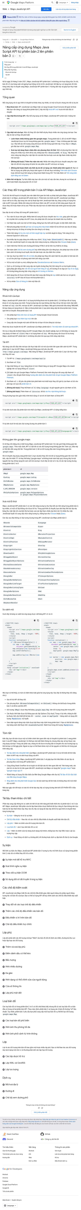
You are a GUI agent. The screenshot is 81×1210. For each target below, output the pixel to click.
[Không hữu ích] (76, 39)
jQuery (73, 242)
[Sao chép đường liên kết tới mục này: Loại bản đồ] (18, 1001)
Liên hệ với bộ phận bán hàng (66, 9)
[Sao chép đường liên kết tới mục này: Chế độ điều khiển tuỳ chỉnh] (34, 924)
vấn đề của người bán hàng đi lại (37, 269)
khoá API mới (54, 110)
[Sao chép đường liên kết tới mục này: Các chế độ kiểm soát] (29, 888)
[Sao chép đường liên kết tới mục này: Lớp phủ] (14, 932)
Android (31, 1151)
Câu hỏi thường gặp (9, 1151)
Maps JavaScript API (20, 9)
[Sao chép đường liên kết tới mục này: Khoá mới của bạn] (22, 296)
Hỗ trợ (57, 1157)
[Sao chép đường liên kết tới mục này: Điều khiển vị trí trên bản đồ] (34, 918)
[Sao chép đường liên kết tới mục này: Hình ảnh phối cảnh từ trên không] (39, 1034)
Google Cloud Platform (10, 1184)
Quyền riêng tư (17, 1200)
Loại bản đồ (11, 827)
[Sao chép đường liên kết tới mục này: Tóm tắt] (13, 733)
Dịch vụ (9, 837)
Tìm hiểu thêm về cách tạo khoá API (65, 327)
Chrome (5, 1178)
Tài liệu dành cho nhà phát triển (18, 753)
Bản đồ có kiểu (28, 256)
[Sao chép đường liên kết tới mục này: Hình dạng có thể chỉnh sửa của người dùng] (49, 980)
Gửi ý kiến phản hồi (69, 48)
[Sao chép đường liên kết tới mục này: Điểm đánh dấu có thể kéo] (33, 953)
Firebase (5, 1181)
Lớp (8, 831)
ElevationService (44, 262)
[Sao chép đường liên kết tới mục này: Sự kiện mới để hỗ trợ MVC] (33, 860)
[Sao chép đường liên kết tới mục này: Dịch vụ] (13, 1078)
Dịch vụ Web (33, 1161)
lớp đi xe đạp (73, 269)
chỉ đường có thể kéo (45, 271)
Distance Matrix (58, 262)
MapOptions (16, 719)
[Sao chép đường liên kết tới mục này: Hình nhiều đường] (24, 966)
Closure (64, 242)
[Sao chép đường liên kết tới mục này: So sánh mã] (16, 609)
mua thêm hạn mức (24, 319)
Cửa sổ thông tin (22, 281)
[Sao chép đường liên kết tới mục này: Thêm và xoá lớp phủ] (27, 947)
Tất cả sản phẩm (8, 1191)
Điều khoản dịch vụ (61, 1161)
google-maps (66, 768)
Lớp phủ (10, 823)
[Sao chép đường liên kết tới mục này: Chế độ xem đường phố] (30, 1098)
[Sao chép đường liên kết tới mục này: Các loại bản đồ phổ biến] (31, 1020)
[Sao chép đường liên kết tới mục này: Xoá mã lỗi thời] (19, 501)
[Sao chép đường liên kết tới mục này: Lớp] (9, 1042)
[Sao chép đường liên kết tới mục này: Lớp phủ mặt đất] (24, 993)
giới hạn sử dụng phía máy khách (38, 227)
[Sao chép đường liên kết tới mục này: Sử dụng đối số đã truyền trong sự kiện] (44, 879)
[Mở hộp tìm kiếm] (52, 2)
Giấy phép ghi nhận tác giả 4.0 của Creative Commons (58, 1119)
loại (54, 275)
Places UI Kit (11, 17)
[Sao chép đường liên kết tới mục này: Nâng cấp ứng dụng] (27, 289)
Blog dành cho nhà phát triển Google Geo (21, 781)
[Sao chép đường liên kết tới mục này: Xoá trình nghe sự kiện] (29, 866)
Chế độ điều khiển (13, 819)
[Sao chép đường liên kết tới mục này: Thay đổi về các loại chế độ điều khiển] (43, 904)
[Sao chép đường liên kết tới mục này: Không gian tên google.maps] (32, 439)
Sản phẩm (14, 39)
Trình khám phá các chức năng (13, 1154)
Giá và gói (58, 1151)
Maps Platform (26, 2)
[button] (40, 859)
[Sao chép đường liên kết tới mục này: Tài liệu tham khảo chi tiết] (33, 798)
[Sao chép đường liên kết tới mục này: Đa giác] (15, 973)
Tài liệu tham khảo (13, 759)
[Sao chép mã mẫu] (76, 123)
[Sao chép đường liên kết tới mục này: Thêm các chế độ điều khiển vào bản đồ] (45, 911)
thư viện (59, 217)
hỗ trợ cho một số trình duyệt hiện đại (31, 233)
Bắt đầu (46, 9)
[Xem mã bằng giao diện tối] (73, 123)
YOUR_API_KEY (60, 126)
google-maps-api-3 (14, 771)
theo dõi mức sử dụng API (27, 315)
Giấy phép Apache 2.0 (34, 1121)
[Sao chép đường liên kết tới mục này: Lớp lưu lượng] (20, 1069)
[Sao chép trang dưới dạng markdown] (20, 56)
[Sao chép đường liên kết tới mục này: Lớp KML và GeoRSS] (27, 1063)
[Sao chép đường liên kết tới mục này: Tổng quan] (17, 97)
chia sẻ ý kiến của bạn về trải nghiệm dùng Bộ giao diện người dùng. (44, 20)
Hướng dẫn (6, 1157)
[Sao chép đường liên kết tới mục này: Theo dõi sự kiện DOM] (29, 873)
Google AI (6, 1188)
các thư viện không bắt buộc (55, 392)
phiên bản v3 (26, 384)
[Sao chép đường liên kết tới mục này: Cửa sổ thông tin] (24, 986)
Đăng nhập (74, 2)
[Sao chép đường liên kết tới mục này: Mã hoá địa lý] (20, 1084)
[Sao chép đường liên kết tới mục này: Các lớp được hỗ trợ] (27, 1056)
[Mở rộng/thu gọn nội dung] (15, 62)
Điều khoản (6, 1200)
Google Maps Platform (27, 39)
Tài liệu (7, 42)
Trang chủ (6, 39)
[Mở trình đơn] (3, 2)
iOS (30, 1154)
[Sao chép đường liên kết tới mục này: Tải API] (11, 342)
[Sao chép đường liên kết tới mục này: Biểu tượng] (18, 960)
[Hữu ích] (73, 39)
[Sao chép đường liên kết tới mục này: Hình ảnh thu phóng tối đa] (32, 1027)
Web (5, 9)
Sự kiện (9, 816)
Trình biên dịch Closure (68, 170)
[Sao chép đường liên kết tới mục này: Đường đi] (16, 1091)
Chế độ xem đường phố (26, 250)
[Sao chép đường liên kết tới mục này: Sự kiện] (13, 845)
